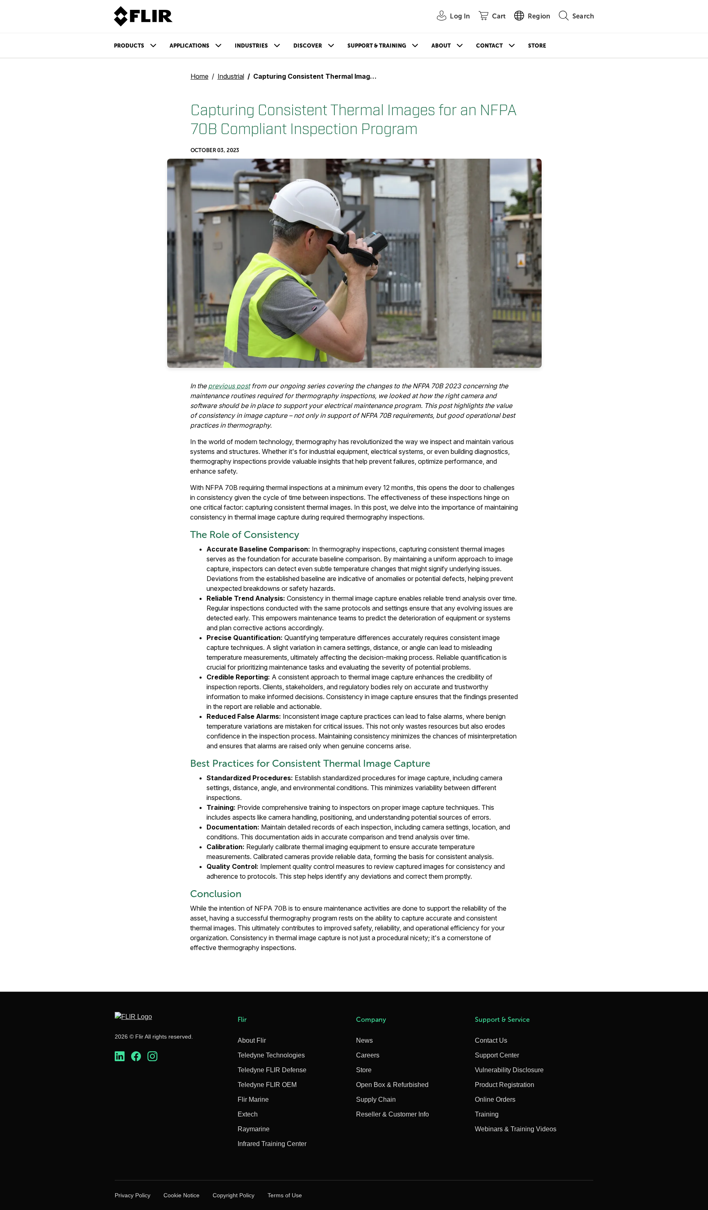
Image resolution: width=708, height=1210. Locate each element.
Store (537, 46)
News (364, 1040)
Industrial (231, 76)
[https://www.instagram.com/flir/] (152, 1056)
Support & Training (376, 46)
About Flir (252, 1040)
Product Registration (504, 1084)
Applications (189, 46)
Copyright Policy (233, 1195)
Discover (307, 46)
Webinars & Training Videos (515, 1129)
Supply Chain (376, 1099)
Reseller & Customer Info (392, 1114)
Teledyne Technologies (271, 1055)
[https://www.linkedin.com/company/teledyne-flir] (120, 1056)
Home (200, 76)
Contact (489, 46)
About (441, 46)
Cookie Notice (181, 1195)
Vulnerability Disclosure (509, 1069)
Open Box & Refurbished (392, 1084)
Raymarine (254, 1129)
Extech (248, 1114)
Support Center (497, 1055)
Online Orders (495, 1099)
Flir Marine (253, 1099)
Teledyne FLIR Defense (272, 1069)
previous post (229, 386)
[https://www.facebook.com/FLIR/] (136, 1056)
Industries (251, 46)
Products (129, 46)
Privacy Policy (132, 1195)
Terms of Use (285, 1195)
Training (487, 1114)
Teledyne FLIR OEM (267, 1084)
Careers (367, 1055)
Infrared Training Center (272, 1143)
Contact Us (491, 1040)
